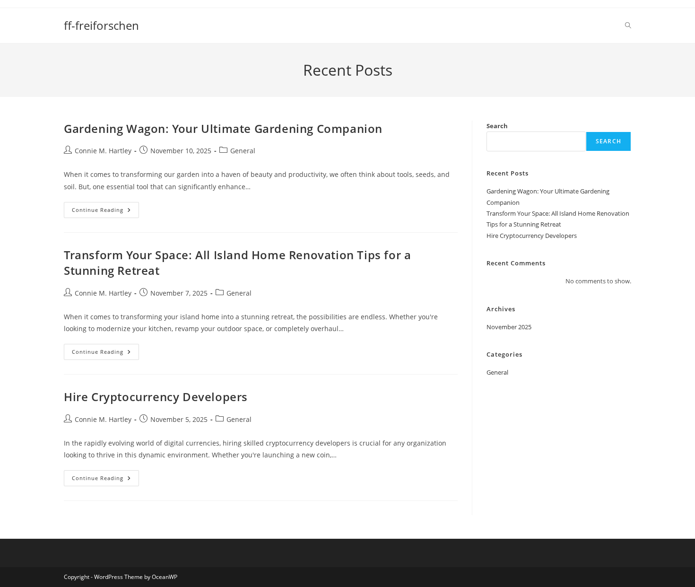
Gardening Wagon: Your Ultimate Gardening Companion (223, 128)
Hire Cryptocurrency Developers (156, 396)
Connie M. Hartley (103, 150)
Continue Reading (105, 211)
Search (497, 126)
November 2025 (508, 327)
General (242, 150)
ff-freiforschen (101, 25)
